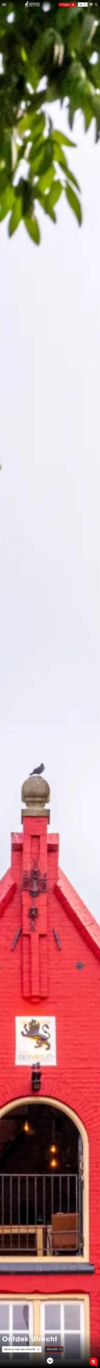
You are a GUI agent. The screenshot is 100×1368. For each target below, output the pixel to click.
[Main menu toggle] (4, 5)
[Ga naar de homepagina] (32, 4)
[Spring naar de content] (50, 1361)
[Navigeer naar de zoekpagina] (96, 4)
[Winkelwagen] (91, 4)
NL (81, 4)
